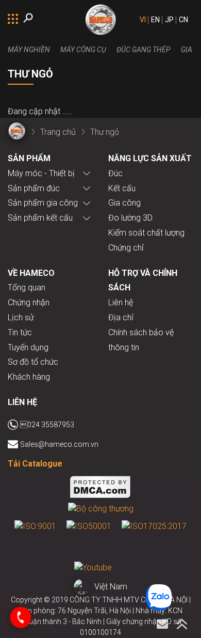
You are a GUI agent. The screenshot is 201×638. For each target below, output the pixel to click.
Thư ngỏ (104, 132)
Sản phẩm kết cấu (40, 218)
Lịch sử (21, 317)
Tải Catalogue (35, 464)
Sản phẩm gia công (43, 203)
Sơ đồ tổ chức (33, 362)
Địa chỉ (120, 317)
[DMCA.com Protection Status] (100, 489)
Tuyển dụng (28, 347)
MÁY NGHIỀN (29, 49)
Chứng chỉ (126, 248)
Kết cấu (122, 188)
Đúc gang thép (143, 49)
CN (183, 19)
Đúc (115, 173)
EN (155, 19)
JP (169, 19)
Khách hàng (29, 377)
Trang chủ (58, 132)
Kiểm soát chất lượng (146, 233)
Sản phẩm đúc (34, 188)
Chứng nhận (28, 302)
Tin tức (20, 332)
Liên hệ (120, 302)
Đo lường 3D (130, 218)
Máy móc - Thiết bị (41, 173)
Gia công (124, 203)
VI (143, 19)
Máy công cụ (83, 49)
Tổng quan (26, 287)
